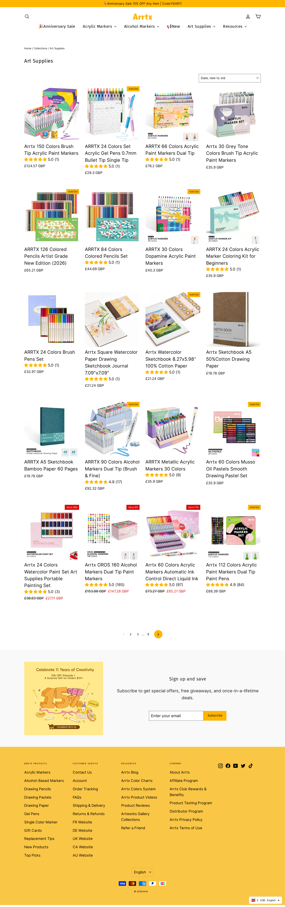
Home (27, 48)
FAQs (77, 797)
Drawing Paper (36, 805)
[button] (36, 159)
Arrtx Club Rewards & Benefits (188, 792)
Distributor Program (186, 811)
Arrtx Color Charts (137, 780)
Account (80, 780)
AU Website (83, 855)
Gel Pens (31, 814)
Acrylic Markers (98, 26)
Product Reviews (135, 805)
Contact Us (82, 772)
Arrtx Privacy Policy (186, 819)
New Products (36, 847)
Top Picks (32, 855)
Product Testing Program (191, 803)
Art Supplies (200, 26)
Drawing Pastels (37, 797)
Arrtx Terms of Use (186, 828)
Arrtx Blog (129, 772)
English (140, 872)
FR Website (82, 822)
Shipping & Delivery (89, 805)
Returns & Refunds (89, 814)
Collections (40, 48)
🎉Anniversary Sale (56, 26)
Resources (233, 26)
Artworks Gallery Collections (135, 817)
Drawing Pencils (37, 789)
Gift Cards (33, 830)
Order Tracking (85, 789)
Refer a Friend (133, 828)
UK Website (83, 838)
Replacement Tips (39, 838)
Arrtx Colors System (138, 789)
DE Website (82, 830)
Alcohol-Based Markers (44, 780)
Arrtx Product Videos (139, 797)
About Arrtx (180, 772)
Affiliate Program (184, 780)
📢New (173, 26)
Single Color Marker (41, 822)
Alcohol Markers (140, 26)
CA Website (83, 847)
